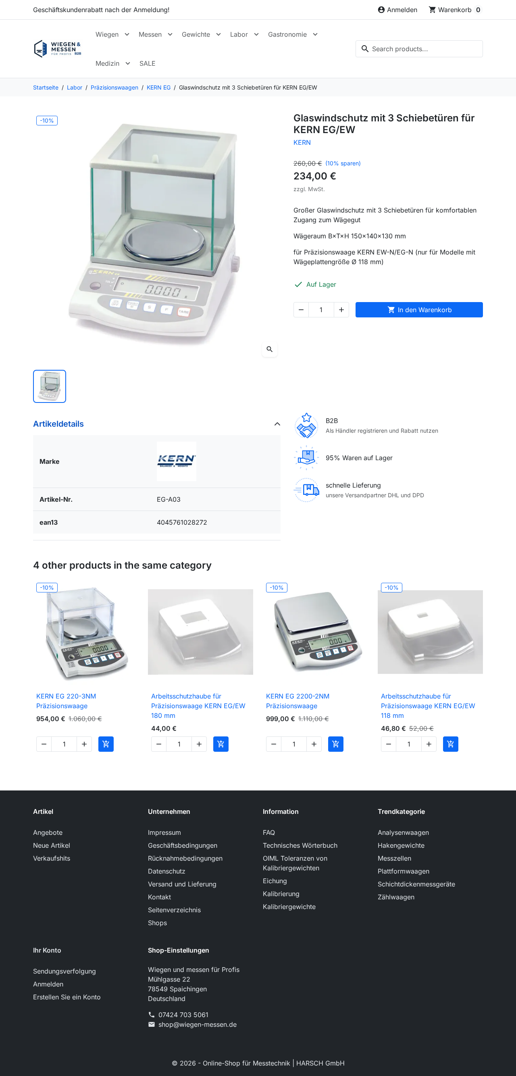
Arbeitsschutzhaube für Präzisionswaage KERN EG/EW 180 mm (198, 705)
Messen (150, 34)
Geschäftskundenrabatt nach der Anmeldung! (101, 10)
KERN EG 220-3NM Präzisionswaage (66, 701)
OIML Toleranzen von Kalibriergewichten (295, 863)
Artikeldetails (58, 424)
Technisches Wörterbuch (300, 845)
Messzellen (394, 858)
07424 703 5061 (183, 1015)
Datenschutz (166, 871)
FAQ (269, 832)
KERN (302, 142)
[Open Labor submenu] (256, 34)
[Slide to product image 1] (49, 386)
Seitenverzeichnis (174, 910)
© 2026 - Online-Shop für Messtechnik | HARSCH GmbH (258, 1063)
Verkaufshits (51, 858)
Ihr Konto (47, 950)
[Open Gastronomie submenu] (315, 34)
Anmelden (48, 984)
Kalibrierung (281, 894)
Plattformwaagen (403, 871)
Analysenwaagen (403, 832)
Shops (157, 923)
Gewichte (196, 34)
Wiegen (107, 34)
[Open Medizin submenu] (128, 63)
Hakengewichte (401, 845)
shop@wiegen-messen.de (197, 1024)
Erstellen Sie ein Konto (67, 997)
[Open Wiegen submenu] (127, 34)
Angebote (47, 832)
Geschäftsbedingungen (182, 845)
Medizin (107, 63)
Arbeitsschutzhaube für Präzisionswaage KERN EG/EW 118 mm (428, 705)
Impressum (164, 832)
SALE (147, 63)
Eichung (275, 881)
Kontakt (159, 897)
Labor (239, 34)
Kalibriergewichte (289, 907)
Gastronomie (287, 34)
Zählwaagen (396, 897)
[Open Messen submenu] (170, 34)
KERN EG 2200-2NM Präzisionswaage (297, 701)
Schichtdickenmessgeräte (416, 884)
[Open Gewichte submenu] (218, 34)
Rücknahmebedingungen (185, 858)
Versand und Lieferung (182, 884)
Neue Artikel (51, 845)
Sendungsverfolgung (64, 971)
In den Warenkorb (419, 310)
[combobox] (419, 48)
